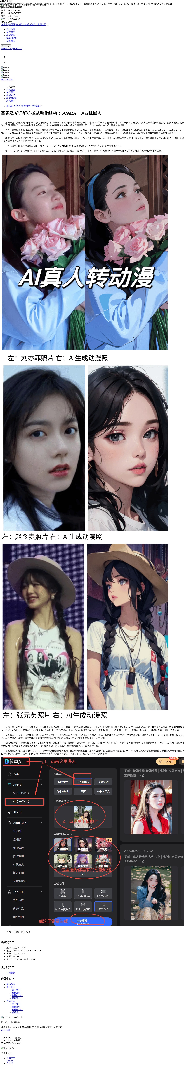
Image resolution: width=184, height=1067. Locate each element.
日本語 (9, 1063)
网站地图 (5, 1030)
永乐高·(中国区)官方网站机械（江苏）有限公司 (23, 24)
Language (6, 46)
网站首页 (10, 29)
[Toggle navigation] (48, 25)
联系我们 (10, 41)
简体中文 (5, 48)
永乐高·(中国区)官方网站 (18, 106)
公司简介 (10, 973)
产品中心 (10, 1001)
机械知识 (10, 35)
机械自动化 (11, 38)
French (19, 48)
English (13, 48)
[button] (5, 80)
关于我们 (10, 32)
